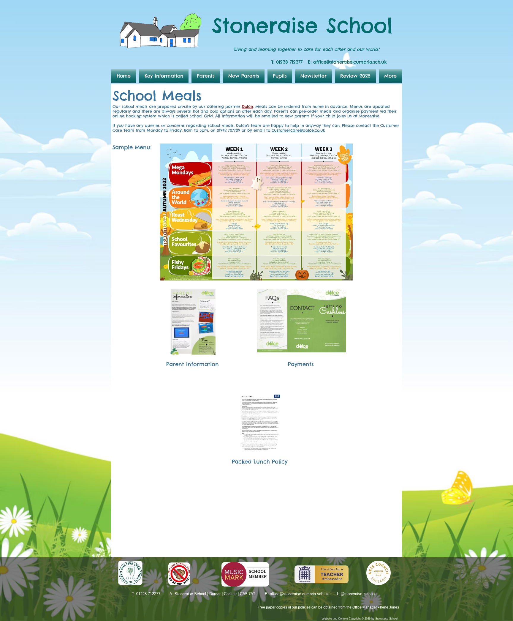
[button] (163, 76)
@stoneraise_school (358, 594)
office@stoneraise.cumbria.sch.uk (350, 62)
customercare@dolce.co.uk (298, 130)
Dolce (247, 106)
